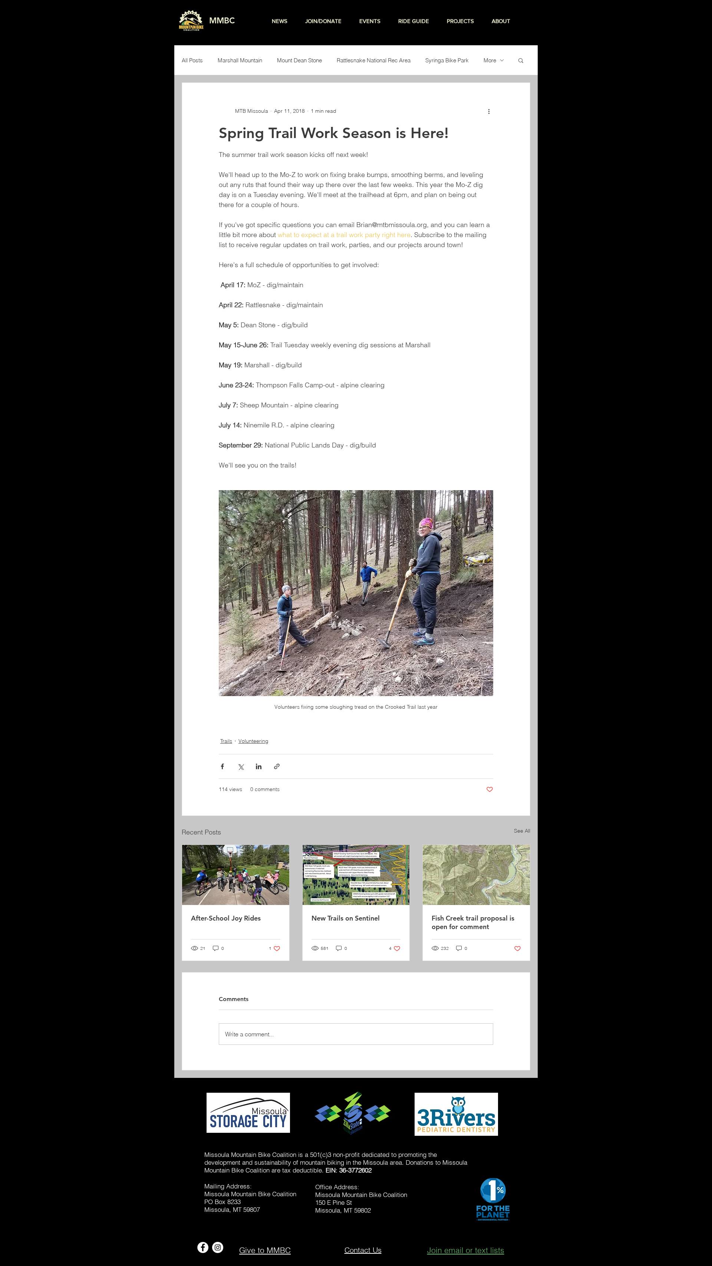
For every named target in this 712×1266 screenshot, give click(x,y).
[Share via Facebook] (222, 766)
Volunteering (253, 741)
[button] (520, 60)
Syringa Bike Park (447, 60)
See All (522, 830)
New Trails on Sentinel (346, 918)
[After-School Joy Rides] (235, 875)
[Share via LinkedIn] (258, 766)
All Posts (192, 60)
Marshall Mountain (240, 60)
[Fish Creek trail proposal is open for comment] (476, 875)
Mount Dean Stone (299, 60)
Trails (226, 741)
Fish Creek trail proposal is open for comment (473, 922)
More (490, 60)
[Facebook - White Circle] (202, 1247)
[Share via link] (276, 766)
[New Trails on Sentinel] (356, 875)
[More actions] (488, 110)
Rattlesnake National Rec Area (374, 60)
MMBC (222, 21)
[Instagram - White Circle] (217, 1247)
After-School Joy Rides (226, 918)
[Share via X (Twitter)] (240, 766)
